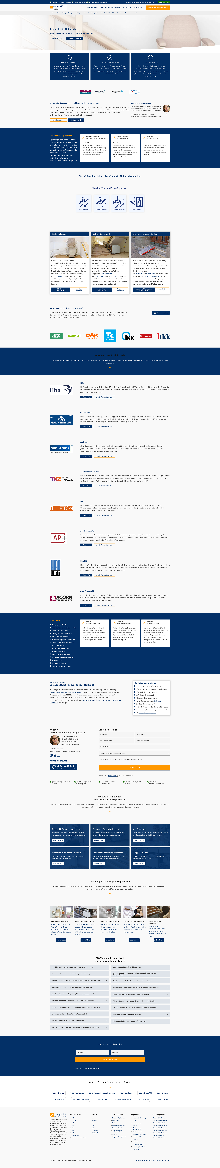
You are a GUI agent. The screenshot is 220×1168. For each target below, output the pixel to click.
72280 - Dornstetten (58, 1099)
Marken (161, 1160)
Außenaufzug (150, 274)
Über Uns (155, 1160)
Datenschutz (112, 776)
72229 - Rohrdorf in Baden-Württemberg (102, 1093)
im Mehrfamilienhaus (152, 276)
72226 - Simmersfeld (145, 1093)
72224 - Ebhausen (162, 1093)
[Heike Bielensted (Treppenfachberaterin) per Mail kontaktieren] (59, 755)
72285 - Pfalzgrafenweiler (80, 1099)
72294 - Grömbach (162, 1099)
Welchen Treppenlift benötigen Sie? (110, 188)
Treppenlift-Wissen (92, 7)
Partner (167, 1160)
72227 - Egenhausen (126, 1093)
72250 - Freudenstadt (77, 1093)
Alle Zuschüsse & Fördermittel (110, 7)
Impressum (139, 1160)
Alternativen (127, 7)
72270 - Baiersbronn (58, 1093)
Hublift (114, 276)
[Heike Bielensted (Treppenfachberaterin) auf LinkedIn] (51, 755)
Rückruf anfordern (110, 1059)
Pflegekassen (138, 7)
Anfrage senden (134, 768)
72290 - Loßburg (102, 1099)
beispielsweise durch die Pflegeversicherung (65, 692)
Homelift (139, 274)
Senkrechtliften (100, 276)
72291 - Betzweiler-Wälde (123, 1099)
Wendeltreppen (58, 276)
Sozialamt (157, 701)
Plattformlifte (107, 274)
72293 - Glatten (144, 1099)
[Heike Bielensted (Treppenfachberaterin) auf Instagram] (55, 755)
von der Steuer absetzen (147, 713)
